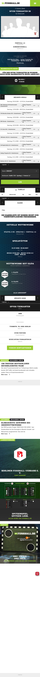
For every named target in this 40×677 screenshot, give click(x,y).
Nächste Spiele (20, 97)
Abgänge (2, 202)
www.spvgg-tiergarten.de (20, 339)
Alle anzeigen (19, 292)
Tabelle (21, 189)
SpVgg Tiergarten (20, 307)
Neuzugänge (37, 202)
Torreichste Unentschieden (37, 298)
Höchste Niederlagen (2, 298)
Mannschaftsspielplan (2, 97)
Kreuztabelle (2, 190)
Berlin (23, 8)
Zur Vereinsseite (20, 13)
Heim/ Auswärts (37, 190)
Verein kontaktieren (20, 348)
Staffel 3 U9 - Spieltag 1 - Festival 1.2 (20, 232)
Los (20, 182)
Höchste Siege (20, 298)
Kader (20, 203)
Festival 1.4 (20, 43)
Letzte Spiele (37, 97)
